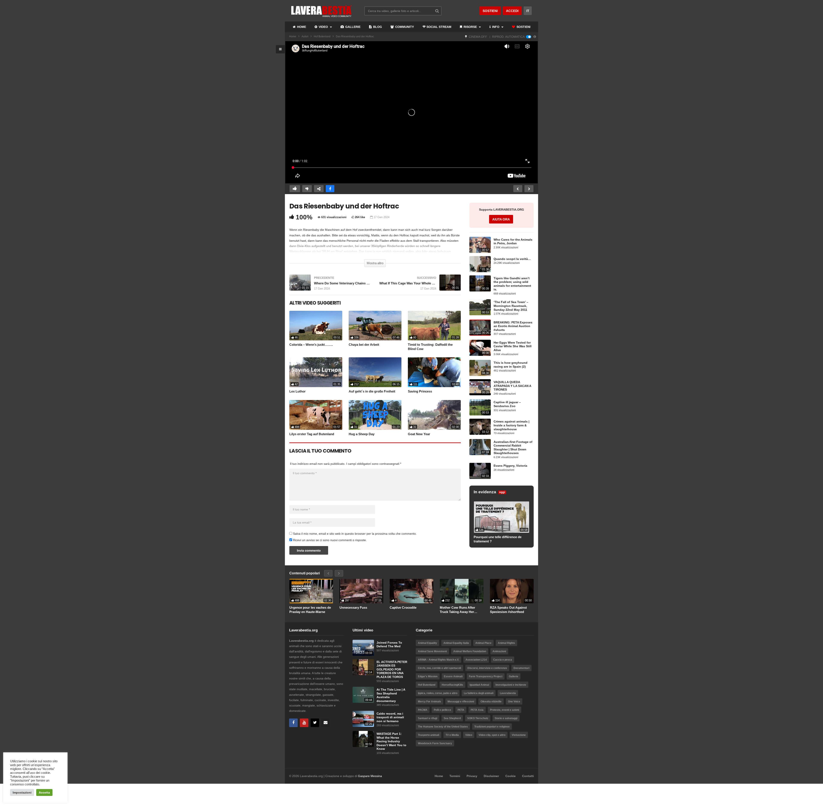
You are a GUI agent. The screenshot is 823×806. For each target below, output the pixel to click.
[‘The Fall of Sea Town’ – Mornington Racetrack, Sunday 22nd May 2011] (480, 307)
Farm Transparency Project (485, 676)
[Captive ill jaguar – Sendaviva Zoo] (480, 407)
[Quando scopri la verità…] (480, 264)
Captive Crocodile (403, 607)
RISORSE (470, 27)
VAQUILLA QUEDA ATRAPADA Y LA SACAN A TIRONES (512, 385)
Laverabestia (508, 693)
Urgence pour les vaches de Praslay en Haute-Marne (310, 610)
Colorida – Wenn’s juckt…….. (311, 344)
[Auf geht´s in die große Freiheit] (375, 372)
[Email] (325, 722)
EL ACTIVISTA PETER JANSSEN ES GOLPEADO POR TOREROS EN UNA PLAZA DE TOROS (392, 669)
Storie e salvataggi (506, 718)
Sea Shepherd (452, 718)
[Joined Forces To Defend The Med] (363, 648)
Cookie (510, 776)
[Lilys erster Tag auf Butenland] (315, 415)
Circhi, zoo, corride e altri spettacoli (439, 668)
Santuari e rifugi (427, 718)
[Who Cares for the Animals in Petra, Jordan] (480, 245)
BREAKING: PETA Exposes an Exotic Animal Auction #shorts (513, 326)
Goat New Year (419, 434)
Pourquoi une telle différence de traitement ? (497, 539)
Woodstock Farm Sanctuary (435, 743)
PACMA (422, 709)
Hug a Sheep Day (361, 434)
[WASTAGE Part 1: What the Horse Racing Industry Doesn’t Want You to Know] (363, 739)
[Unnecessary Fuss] (361, 591)
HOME (301, 27)
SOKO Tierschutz (477, 718)
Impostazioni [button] (22, 792)
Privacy (472, 776)
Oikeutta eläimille (491, 701)
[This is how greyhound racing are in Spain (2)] (480, 368)
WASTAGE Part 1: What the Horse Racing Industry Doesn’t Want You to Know (391, 741)
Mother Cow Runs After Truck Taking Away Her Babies (457, 610)
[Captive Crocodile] (411, 591)
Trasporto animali (428, 735)
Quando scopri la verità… (512, 259)
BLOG (377, 27)
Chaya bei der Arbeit (364, 344)
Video (468, 735)
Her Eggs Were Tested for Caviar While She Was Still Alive (513, 346)
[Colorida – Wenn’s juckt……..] (315, 326)
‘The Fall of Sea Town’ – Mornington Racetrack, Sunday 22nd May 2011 (511, 305)
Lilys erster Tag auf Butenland (311, 434)
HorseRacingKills (452, 684)
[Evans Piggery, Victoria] (480, 471)
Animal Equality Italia (456, 642)
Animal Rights (506, 642)
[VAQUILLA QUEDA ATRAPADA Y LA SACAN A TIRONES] (480, 387)
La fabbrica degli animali (478, 693)
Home (292, 36)
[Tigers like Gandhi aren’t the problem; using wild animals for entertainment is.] (480, 283)
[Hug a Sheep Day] (375, 415)
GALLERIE (352, 27)
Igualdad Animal (479, 684)
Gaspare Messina (370, 776)
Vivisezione (519, 735)
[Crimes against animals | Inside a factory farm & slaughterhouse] (480, 427)
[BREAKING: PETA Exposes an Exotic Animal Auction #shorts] (480, 328)
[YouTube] (304, 722)
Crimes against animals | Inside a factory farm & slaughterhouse (511, 425)
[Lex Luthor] (315, 372)
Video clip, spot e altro (492, 735)
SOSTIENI (523, 27)
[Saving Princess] (434, 372)
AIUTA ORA (501, 219)
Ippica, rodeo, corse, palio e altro (437, 693)
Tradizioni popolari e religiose (492, 726)
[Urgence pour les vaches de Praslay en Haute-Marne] (311, 591)
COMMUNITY (404, 27)
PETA (461, 709)
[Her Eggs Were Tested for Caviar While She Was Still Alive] (480, 348)
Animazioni (499, 651)
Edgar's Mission (427, 676)
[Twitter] (315, 722)
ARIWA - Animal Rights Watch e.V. (438, 659)
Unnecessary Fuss (353, 607)
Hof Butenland (322, 36)
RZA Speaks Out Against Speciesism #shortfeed (508, 610)
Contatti (528, 776)
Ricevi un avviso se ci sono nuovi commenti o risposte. (329, 540)
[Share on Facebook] (330, 188)
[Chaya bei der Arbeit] (375, 326)
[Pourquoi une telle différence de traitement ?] (501, 517)
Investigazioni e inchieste (511, 684)
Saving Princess (420, 391)
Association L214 (476, 659)
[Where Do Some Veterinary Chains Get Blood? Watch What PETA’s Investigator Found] (330, 285)
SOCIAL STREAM (439, 27)
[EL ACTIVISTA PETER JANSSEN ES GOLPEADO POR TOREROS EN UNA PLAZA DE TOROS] (363, 667)
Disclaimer (491, 776)
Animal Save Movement (432, 651)
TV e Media (452, 735)
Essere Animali (453, 676)
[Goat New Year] (434, 415)
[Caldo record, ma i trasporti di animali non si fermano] (363, 719)
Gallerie (513, 676)
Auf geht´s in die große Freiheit (372, 391)
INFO (495, 27)
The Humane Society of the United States (443, 726)
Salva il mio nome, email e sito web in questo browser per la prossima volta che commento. (355, 533)
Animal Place (483, 642)
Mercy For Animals (429, 701)
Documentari (521, 668)
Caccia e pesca (502, 659)
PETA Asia (477, 709)
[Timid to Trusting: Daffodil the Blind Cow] (434, 326)
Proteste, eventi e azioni (504, 709)
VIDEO (323, 27)
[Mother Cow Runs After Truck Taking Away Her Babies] (462, 591)
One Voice (514, 701)
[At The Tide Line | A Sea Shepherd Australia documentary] (363, 695)
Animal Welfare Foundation (469, 651)
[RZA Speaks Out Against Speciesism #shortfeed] (512, 591)
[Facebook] (293, 722)
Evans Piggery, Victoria (510, 465)
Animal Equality (427, 642)
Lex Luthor (297, 391)
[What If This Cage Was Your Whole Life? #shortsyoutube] (420, 285)
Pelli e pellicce (442, 709)
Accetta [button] (44, 792)
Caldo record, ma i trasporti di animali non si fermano (390, 717)
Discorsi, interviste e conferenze (487, 668)
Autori (305, 36)
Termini (454, 776)
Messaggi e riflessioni (461, 701)
